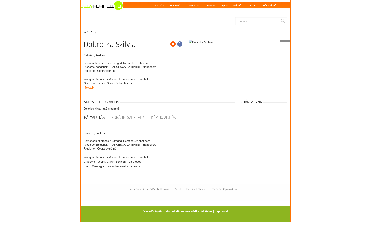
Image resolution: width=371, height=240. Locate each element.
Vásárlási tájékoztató (224, 189)
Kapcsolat (221, 211)
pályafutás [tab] (94, 117)
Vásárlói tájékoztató (156, 211)
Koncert (194, 5)
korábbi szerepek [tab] (127, 117)
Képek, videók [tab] (163, 117)
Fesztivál (175, 5)
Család (159, 5)
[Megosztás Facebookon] (179, 44)
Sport (225, 5)
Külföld (211, 5)
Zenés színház (269, 5)
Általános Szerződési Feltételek (149, 189)
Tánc (253, 5)
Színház (238, 5)
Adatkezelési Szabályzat (190, 189)
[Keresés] (282, 21)
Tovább (89, 87)
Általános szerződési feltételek (192, 211)
